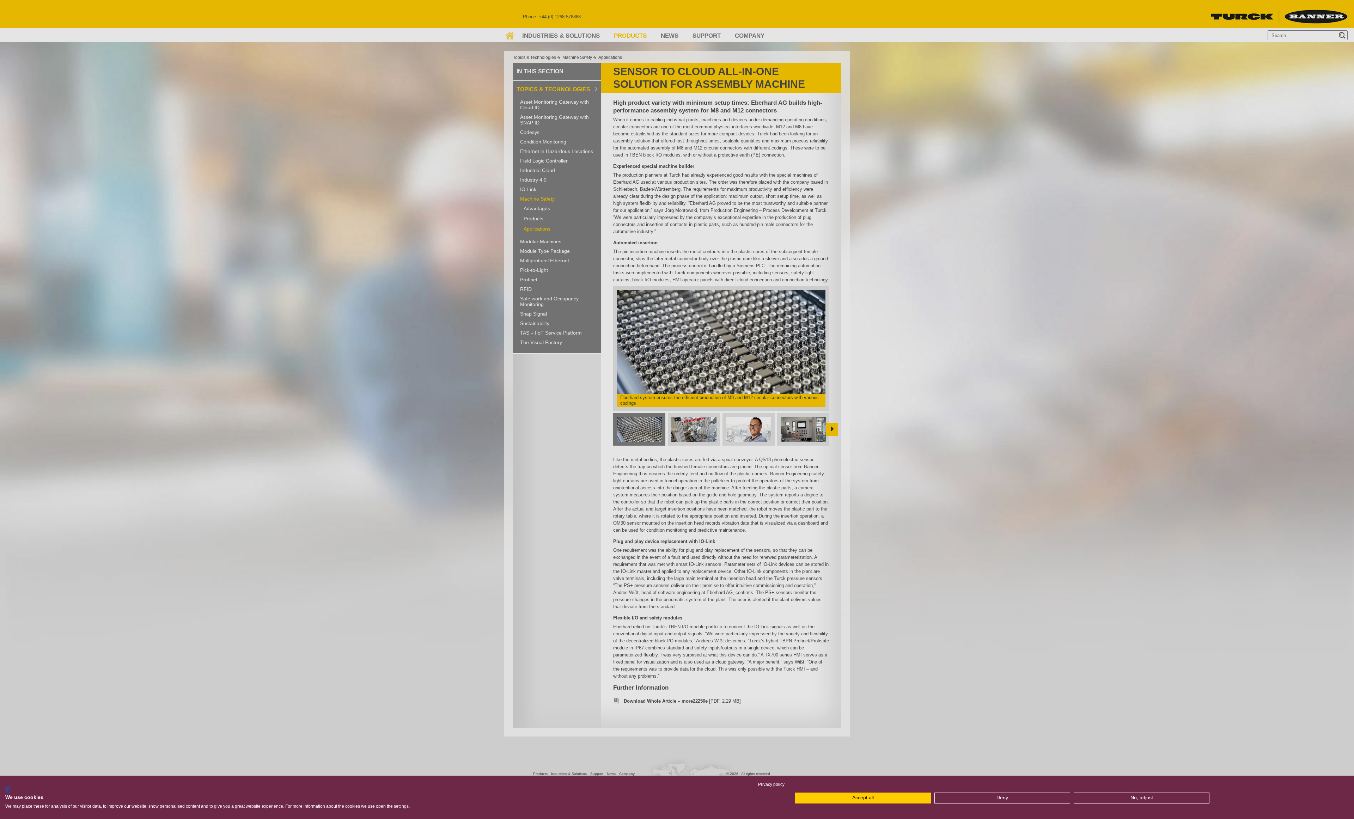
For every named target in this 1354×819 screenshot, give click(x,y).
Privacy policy (771, 784)
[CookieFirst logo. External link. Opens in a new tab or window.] (8, 790)
